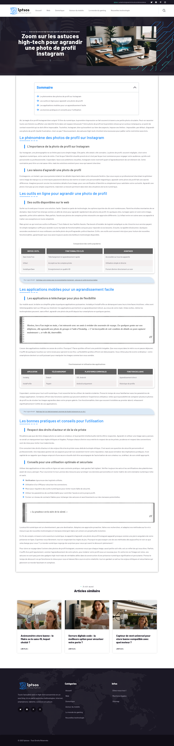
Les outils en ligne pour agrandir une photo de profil (61, 101)
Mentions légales (119, 696)
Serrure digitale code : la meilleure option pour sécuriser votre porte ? (85, 639)
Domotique (59, 10)
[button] (134, 87)
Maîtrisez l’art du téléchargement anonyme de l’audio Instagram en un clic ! (61, 412)
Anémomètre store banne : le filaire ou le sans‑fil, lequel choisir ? (37, 639)
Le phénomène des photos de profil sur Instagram (60, 96)
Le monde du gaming (97, 10)
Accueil (38, 10)
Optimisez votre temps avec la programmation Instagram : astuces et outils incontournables (66, 280)
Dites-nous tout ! (119, 690)
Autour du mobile (76, 10)
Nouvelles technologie (120, 10)
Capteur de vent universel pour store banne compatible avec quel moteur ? (133, 639)
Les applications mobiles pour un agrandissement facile (63, 105)
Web (48, 10)
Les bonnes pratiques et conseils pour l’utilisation (60, 110)
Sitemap (115, 701)
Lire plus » (24, 649)
